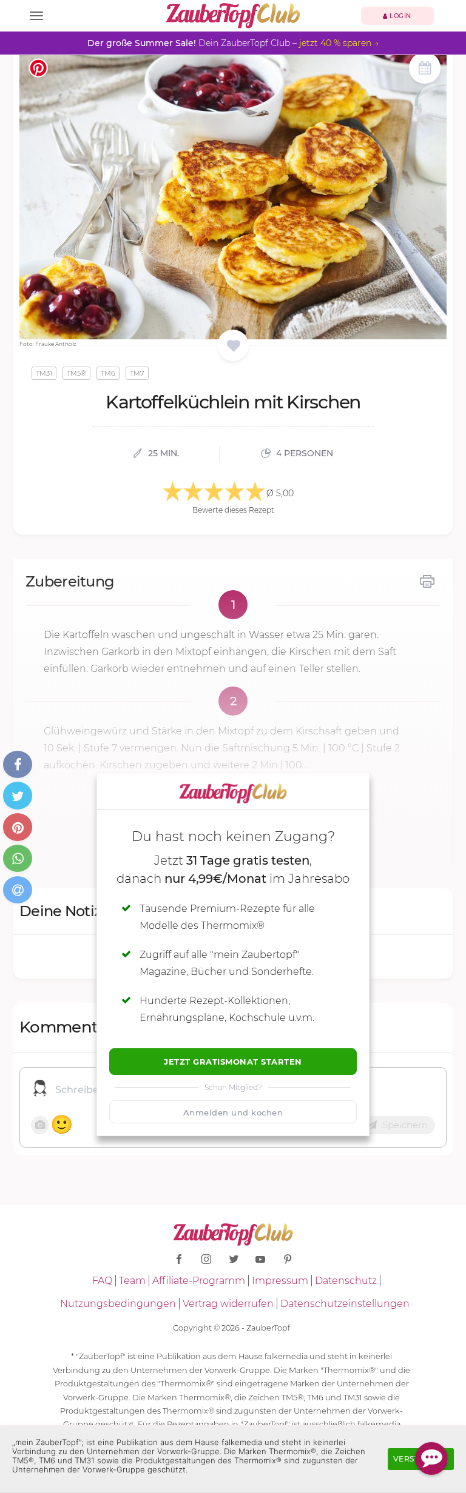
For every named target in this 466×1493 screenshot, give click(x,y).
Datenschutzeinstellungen (345, 1303)
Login (399, 16)
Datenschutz (346, 1280)
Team (132, 1280)
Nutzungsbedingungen (118, 1303)
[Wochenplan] (425, 69)
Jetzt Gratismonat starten (233, 1061)
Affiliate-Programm (198, 1280)
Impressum (280, 1280)
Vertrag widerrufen (228, 1303)
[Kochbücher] (233, 346)
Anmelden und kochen (233, 1112)
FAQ (102, 1280)
